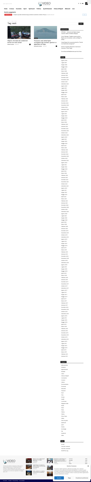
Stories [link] (62, 427)
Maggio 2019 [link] (64, 245)
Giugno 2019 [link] (64, 243)
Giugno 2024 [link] (64, 115)
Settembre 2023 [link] (65, 135)
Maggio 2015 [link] (64, 347)
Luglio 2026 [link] (64, 62)
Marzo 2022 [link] (64, 173)
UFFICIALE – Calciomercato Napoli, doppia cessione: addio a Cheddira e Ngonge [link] (70, 32)
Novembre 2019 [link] (65, 232)
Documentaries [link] (64, 384)
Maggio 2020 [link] (64, 220)
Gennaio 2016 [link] (64, 330)
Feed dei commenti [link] (65, 448)
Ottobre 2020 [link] (64, 209)
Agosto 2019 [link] (64, 239)
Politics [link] (63, 414)
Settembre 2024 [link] (65, 109)
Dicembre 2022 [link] (64, 154)
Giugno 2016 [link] (64, 320)
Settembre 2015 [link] (65, 339)
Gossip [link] (62, 397)
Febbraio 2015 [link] (64, 354)
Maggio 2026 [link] (64, 67)
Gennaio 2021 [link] (64, 203)
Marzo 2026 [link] (64, 71)
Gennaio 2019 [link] (64, 254)
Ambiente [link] (63, 367)
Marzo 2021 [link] (64, 198)
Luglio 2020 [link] (64, 215)
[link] (89, 2)
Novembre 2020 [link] (65, 207)
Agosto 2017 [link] (64, 290)
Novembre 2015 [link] (65, 335)
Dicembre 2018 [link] (64, 256)
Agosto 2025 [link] (64, 86)
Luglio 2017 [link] (64, 292)
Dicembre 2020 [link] (64, 205)
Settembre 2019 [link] (65, 237)
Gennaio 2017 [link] (64, 305)
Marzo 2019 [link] (64, 250)
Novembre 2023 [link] (65, 130)
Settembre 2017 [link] (65, 288)
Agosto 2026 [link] (64, 60)
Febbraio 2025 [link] (64, 98)
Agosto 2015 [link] (64, 341)
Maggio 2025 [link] (64, 92)
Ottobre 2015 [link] (64, 337)
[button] (88, 466)
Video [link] (62, 435)
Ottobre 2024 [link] (64, 107)
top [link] (62, 431)
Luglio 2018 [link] (64, 267)
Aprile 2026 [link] (63, 69)
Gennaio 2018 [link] (64, 279)
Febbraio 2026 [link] (64, 73)
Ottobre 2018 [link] (64, 260)
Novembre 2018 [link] (65, 258)
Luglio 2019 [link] (64, 241)
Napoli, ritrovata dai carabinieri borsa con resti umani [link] (18, 41)
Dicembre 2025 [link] (64, 77)
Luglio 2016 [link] (64, 318)
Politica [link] (63, 412)
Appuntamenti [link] (64, 369)
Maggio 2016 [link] (64, 322)
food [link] (62, 392)
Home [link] (9, 21)
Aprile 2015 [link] (63, 350)
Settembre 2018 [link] (65, 262)
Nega (69, 478)
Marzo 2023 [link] (64, 147)
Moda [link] (62, 405)
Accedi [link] (62, 444)
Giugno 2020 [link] (64, 218)
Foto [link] (62, 395)
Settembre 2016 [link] (65, 313)
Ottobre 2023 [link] (64, 132)
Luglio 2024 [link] (64, 113)
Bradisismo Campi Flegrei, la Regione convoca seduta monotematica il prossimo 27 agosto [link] (60, 460)
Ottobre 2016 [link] (64, 311)
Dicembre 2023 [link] (64, 128)
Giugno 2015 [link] (64, 345)
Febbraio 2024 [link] (64, 124)
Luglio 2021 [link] (64, 190)
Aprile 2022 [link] (63, 171)
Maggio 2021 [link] (64, 194)
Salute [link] (62, 418)
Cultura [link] (63, 382)
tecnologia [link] (63, 429)
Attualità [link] (9, 38)
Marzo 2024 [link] (64, 122)
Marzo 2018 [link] (64, 275)
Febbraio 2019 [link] (64, 252)
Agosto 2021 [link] (64, 188)
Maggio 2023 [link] (64, 143)
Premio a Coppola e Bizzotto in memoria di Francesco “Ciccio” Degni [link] (70, 47)
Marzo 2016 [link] (64, 326)
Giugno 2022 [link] (64, 167)
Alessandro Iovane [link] (38, 46)
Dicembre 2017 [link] (64, 281)
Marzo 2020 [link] (64, 224)
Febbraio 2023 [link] (64, 150)
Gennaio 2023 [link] (64, 152)
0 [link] (56, 46)
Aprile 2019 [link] (63, 247)
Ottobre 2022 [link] (64, 158)
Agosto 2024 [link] (64, 111)
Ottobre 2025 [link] (64, 81)
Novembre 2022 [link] (65, 156)
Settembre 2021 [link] (65, 186)
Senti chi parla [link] (64, 420)
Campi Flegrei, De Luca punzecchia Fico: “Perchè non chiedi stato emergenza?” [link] (72, 43)
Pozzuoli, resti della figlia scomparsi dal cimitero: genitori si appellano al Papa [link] (45, 42)
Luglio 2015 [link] (64, 343)
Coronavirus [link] (64, 378)
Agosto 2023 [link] (64, 137)
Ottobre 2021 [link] (64, 184)
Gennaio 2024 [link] (64, 126)
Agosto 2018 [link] (64, 264)
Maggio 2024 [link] (64, 118)
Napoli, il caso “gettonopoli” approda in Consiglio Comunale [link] (39, 460)
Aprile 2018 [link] (63, 273)
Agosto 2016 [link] (64, 315)
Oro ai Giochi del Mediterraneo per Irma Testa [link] (71, 51)
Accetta (59, 478)
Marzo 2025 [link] (64, 96)
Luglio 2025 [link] (64, 88)
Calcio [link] (62, 373)
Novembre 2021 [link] (65, 181)
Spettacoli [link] (63, 422)
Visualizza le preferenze (82, 478)
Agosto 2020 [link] (64, 213)
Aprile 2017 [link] (63, 298)
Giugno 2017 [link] (64, 294)
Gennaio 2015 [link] (64, 356)
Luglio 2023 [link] (64, 139)
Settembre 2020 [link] (65, 211)
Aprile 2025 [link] (63, 94)
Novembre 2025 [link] (65, 79)
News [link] (62, 407)
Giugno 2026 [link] (64, 64)
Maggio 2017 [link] (64, 296)
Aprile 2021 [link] (63, 196)
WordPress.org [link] (64, 450)
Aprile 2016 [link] (63, 324)
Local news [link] (63, 401)
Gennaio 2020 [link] (64, 228)
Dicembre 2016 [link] (64, 307)
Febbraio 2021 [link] (64, 201)
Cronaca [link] (35, 38)
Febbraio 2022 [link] (64, 175)
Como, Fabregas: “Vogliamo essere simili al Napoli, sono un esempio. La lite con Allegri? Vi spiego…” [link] (71, 38)
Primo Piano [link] (64, 416)
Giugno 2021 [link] (64, 192)
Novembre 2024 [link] (65, 105)
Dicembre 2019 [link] (64, 230)
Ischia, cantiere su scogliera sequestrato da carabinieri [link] (39, 472)
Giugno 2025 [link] (64, 90)
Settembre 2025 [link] (65, 84)
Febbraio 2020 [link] (64, 226)
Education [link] (63, 388)
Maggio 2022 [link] (64, 169)
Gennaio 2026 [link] (64, 75)
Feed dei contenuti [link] (65, 446)
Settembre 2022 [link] (65, 160)
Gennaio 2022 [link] (64, 177)
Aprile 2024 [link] (63, 120)
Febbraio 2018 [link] (64, 277)
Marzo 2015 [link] (64, 352)
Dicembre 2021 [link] (64, 179)
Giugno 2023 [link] (64, 141)
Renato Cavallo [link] (11, 44)
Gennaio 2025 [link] (64, 101)
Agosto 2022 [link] (64, 162)
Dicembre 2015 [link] (64, 332)
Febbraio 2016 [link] (64, 328)
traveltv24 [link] (63, 433)
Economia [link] (63, 386)
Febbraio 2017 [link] (64, 303)
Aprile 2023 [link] (63, 145)
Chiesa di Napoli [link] (65, 375)
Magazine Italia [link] (64, 403)
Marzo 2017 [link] (64, 301)
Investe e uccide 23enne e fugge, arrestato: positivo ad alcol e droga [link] (29, 14)
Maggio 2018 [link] (64, 271)
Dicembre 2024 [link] (64, 103)
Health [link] (62, 399)
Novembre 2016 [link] (65, 309)
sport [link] (62, 424)
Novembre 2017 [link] (65, 284)
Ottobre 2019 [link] (64, 235)
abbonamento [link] (64, 365)
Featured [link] (63, 390)
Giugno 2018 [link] (64, 269)
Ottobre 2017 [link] (64, 286)
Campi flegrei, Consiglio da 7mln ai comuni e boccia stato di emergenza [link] (39, 466)
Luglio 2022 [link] (64, 164)
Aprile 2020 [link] (63, 222)
